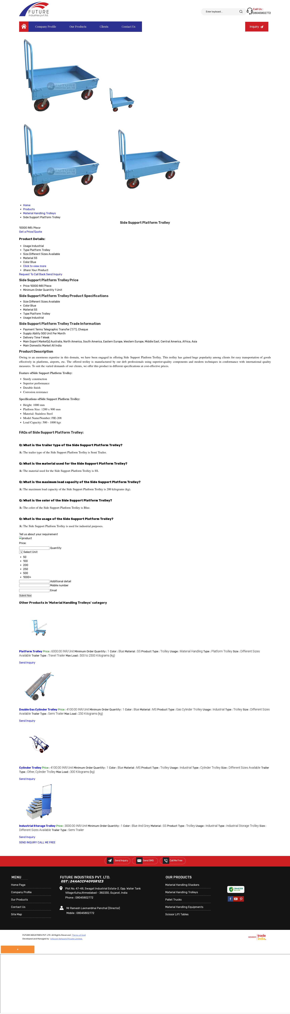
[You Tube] (235, 901)
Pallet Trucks (173, 899)
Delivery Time (31, 337)
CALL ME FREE (46, 842)
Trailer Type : (48, 655)
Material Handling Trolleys (181, 892)
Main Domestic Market (37, 345)
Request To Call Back (32, 274)
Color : (117, 651)
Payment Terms (33, 329)
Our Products (77, 26)
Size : (240, 767)
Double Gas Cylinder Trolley (38, 709)
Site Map (16, 914)
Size (26, 301)
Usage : (186, 651)
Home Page (18, 884)
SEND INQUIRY (28, 842)
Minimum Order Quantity (38, 289)
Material (28, 309)
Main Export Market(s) (36, 341)
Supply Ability (31, 333)
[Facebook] (230, 901)
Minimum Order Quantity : (92, 651)
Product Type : (155, 651)
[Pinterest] (241, 901)
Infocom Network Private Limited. (66, 939)
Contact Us (128, 26)
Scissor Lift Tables (176, 914)
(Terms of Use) (79, 935)
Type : (217, 651)
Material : (133, 651)
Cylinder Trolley (30, 767)
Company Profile (45, 26)
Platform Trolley (30, 651)
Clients (104, 26)
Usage (27, 317)
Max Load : (90, 655)
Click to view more (34, 266)
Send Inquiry (54, 274)
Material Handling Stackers (182, 884)
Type (26, 313)
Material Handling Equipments (184, 907)
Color (26, 305)
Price (26, 285)
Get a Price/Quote (30, 231)
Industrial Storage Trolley (37, 825)
